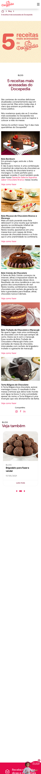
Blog (10, 11)
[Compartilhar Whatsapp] (16, 412)
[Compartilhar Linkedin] (24, 412)
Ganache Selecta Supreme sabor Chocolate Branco (19, 178)
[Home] (2, 11)
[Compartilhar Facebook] (20, 412)
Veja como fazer (8, 184)
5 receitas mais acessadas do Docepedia (16, 15)
